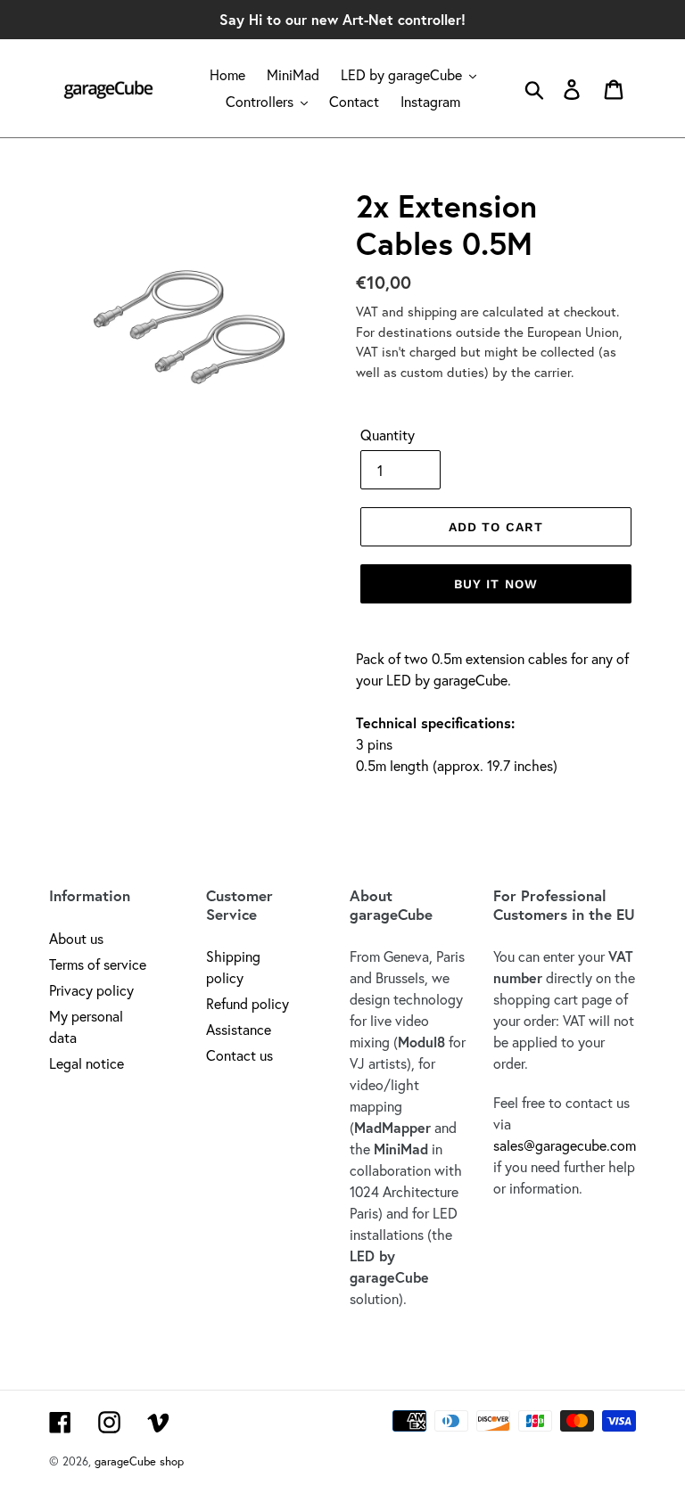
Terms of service (97, 964)
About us (76, 938)
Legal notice (86, 1063)
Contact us (239, 1055)
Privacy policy (91, 990)
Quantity (387, 434)
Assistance (238, 1029)
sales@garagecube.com (564, 1145)
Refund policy (247, 1003)
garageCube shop (139, 1461)
